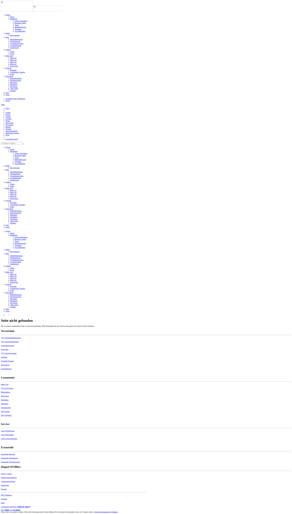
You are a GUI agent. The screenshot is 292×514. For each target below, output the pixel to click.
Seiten (7, 121)
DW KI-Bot (5, 412)
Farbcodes (4, 349)
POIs (7, 135)
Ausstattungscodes (7, 346)
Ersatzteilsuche (6, 369)
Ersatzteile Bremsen (8, 454)
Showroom (9, 123)
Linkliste (4, 357)
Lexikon (8, 119)
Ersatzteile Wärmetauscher (10, 462)
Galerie (8, 117)
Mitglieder (4, 404)
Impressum (5, 485)
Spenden (4, 499)
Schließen (114, 512)
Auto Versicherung (7, 431)
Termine (8, 129)
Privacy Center (6, 474)
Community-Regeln (8, 481)
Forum (7, 115)
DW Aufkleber (6, 495)
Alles (7, 108)
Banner (8, 127)
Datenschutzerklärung (9, 478)
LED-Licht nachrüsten (9, 439)
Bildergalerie (5, 392)
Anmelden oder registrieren (15, 99)
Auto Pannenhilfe (7, 435)
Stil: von (10, 510)
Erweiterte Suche (11, 139)
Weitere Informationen (102, 512)
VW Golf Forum (7, 388)
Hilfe (3, 503)
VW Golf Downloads (9, 353)
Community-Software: (15, 507)
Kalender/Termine (7, 361)
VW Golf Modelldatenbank (11, 338)
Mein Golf (4, 384)
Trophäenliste (6, 408)
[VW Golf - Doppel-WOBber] (31, 11)
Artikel (7, 113)
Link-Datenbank (11, 131)
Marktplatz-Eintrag (12, 133)
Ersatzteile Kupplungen (9, 458)
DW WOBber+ (6, 415)
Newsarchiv (5, 365)
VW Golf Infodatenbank (10, 342)
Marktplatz (5, 400)
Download (9, 125)
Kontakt (4, 489)
